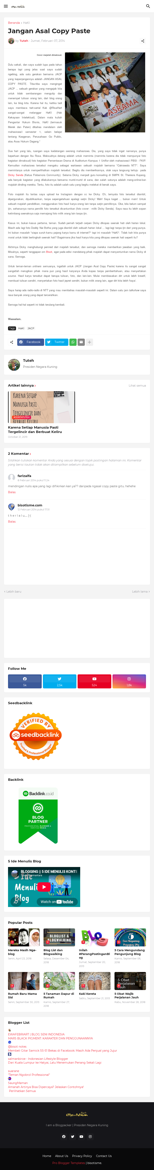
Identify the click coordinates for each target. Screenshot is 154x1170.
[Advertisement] (38, 628)
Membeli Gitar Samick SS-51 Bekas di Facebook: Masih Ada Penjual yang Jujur (62, 1050)
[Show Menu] (5, 6)
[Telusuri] (148, 6)
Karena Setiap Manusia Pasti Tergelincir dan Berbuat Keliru (35, 429)
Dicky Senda (15, 175)
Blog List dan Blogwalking (53, 952)
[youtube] (81, 1136)
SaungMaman (18, 1083)
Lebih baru (13, 591)
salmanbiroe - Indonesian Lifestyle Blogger (38, 1059)
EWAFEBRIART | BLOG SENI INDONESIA (36, 1034)
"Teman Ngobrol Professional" (29, 1075)
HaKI (26, 23)
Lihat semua (137, 385)
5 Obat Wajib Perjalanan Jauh (126, 995)
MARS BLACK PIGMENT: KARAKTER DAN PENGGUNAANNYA (50, 1038)
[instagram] (90, 1136)
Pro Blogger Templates (68, 1163)
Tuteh (28, 360)
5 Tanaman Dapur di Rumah (59, 995)
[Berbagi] (143, 41)
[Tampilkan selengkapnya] (89, 342)
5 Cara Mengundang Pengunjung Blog (129, 952)
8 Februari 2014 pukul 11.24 (33, 480)
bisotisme (94, 1163)
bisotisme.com (30, 505)
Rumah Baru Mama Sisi (22, 995)
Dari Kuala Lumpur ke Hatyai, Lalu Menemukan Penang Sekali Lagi (54, 1062)
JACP (31, 328)
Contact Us (104, 1156)
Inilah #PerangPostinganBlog (94, 953)
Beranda (14, 23)
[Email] (81, 342)
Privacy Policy (82, 1156)
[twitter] (72, 1136)
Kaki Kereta (87, 994)
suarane (13, 1071)
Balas (12, 492)
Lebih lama (140, 591)
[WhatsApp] (73, 342)
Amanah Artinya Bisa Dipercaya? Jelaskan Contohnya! (46, 1087)
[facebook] (63, 1136)
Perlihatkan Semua (22, 1091)
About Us (61, 1156)
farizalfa (24, 476)
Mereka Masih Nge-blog (22, 952)
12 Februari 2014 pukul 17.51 (34, 509)
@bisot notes (17, 1046)
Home (47, 1156)
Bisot (49, 252)
